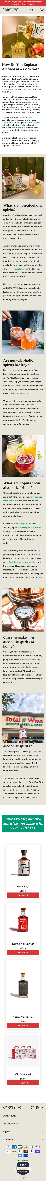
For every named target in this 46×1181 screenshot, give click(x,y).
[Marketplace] (23, 178)
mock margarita (21, 524)
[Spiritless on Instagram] (32, 1107)
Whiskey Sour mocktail (30, 528)
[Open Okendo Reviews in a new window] (23, 1178)
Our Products (9, 1115)
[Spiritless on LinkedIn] (42, 1107)
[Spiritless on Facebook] (37, 1107)
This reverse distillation (14, 269)
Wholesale (8, 1139)
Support (7, 1131)
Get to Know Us (10, 1123)
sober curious (18, 128)
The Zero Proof (19, 790)
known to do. (23, 393)
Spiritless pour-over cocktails (23, 562)
